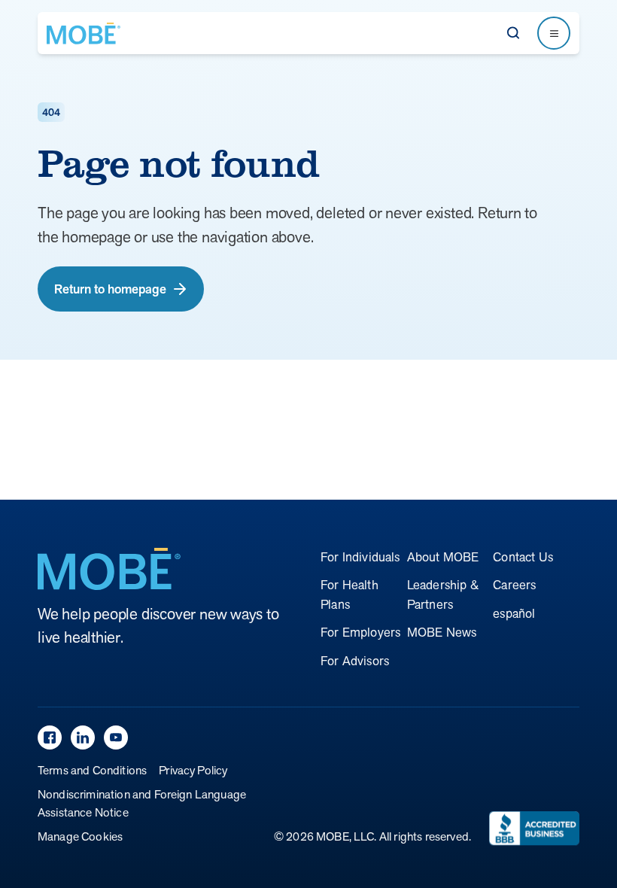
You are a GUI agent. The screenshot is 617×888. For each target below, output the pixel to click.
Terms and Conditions (92, 770)
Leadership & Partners (443, 594)
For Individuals (360, 557)
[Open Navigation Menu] (553, 33)
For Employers (360, 632)
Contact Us (523, 557)
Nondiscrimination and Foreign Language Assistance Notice (142, 803)
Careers (514, 584)
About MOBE (443, 557)
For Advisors (355, 660)
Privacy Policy (193, 770)
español (514, 613)
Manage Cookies (80, 836)
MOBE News (442, 632)
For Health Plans (349, 594)
